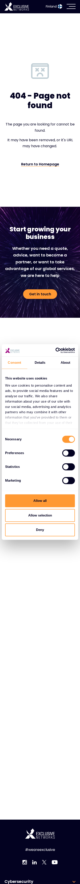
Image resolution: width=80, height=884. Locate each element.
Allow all (40, 501)
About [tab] (65, 362)
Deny (40, 530)
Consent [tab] (14, 362)
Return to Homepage (40, 164)
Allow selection (40, 515)
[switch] (68, 453)
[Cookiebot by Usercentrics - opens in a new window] (56, 350)
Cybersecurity (18, 882)
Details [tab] (40, 362)
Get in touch (40, 294)
